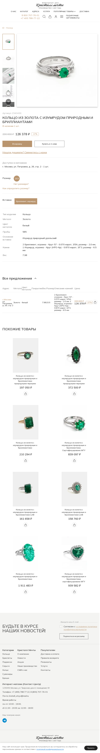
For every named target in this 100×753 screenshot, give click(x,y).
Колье (5, 670)
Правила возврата (50, 658)
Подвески (7, 662)
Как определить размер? (15, 188)
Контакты (45, 670)
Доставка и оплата (50, 654)
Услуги (44, 666)
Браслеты (7, 658)
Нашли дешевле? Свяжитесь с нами (24, 152)
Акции (20, 662)
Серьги (6, 666)
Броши (5, 678)
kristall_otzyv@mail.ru (19, 696)
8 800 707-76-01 (30, 15)
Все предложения (17, 278)
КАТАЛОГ (24, 11)
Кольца (6, 654)
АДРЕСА (35, 11)
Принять (91, 748)
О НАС (13, 11)
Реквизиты (46, 662)
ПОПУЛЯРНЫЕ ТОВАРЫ (64, 11)
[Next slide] (8, 101)
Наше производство (27, 666)
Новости (21, 658)
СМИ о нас (22, 670)
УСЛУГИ (46, 11)
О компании (23, 654)
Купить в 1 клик (49, 144)
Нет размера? (21, 184)
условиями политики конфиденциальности (80, 628)
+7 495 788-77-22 (30, 18)
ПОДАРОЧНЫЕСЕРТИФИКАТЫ (72, 16)
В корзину (17, 144)
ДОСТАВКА (84, 11)
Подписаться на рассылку (74, 636)
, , (25, 688)
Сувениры (7, 674)
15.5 (17, 178)
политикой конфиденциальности (50, 749)
